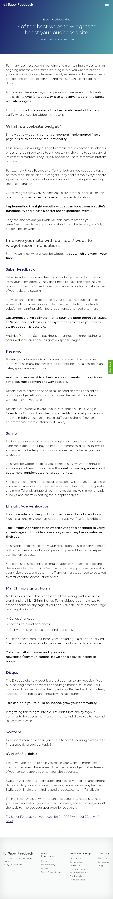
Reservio (13, 351)
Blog (46, 19)
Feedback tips (60, 19)
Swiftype (13, 732)
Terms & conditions (51, 872)
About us (102, 858)
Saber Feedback (20, 269)
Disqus (12, 672)
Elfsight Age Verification (27, 506)
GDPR (44, 868)
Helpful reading (77, 879)
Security (45, 861)
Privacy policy (48, 864)
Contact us (103, 862)
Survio (11, 433)
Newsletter (75, 865)
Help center (75, 858)
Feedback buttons (78, 876)
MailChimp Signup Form (28, 588)
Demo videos (76, 862)
